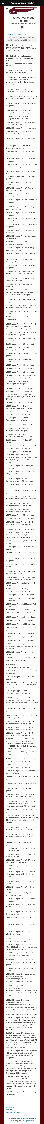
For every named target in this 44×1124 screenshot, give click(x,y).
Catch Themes (27, 1122)
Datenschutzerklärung (14, 1112)
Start (10, 34)
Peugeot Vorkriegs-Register (23, 19)
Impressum (10, 1107)
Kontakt (9, 1110)
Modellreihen (21, 34)
